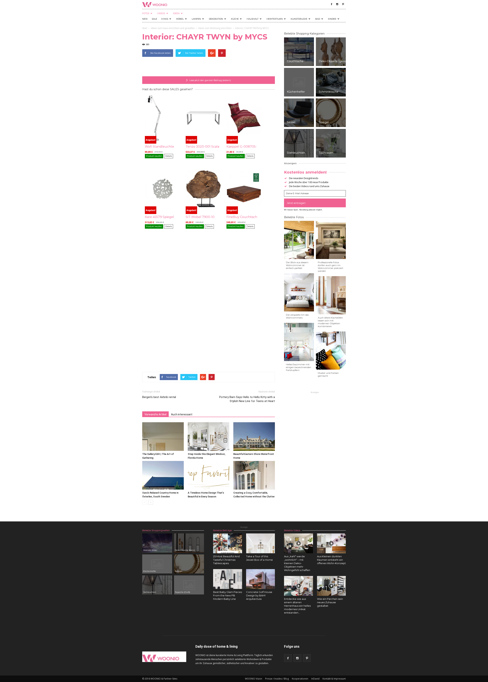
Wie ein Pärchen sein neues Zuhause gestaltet (330, 602)
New (145, 19)
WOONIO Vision (253, 678)
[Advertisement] (208, 66)
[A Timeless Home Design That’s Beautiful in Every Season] (208, 475)
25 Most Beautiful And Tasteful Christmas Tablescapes (226, 560)
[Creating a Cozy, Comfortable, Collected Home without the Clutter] (254, 475)
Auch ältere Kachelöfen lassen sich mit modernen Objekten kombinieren (330, 322)
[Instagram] (337, 4)
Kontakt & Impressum (334, 678)
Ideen (176, 13)
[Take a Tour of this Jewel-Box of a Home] (260, 543)
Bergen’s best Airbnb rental (159, 397)
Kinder (332, 19)
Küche (235, 19)
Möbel (180, 19)
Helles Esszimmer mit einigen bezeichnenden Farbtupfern (298, 367)
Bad (317, 19)
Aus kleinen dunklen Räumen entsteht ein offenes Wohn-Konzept (331, 560)
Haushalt (252, 19)
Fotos (145, 13)
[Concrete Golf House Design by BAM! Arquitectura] (260, 579)
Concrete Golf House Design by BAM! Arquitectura (259, 595)
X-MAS (164, 19)
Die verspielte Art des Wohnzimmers (297, 316)
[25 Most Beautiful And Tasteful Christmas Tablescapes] (227, 543)
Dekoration (216, 19)
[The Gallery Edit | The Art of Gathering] (163, 436)
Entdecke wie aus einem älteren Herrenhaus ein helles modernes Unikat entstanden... (297, 605)
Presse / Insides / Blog (277, 678)
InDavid (315, 678)
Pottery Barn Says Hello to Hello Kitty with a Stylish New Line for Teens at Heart (247, 399)
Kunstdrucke (299, 19)
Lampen (196, 19)
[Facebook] (331, 4)
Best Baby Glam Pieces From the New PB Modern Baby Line (227, 595)
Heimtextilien (274, 19)
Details (168, 156)
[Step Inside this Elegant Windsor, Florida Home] (208, 436)
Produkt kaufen (154, 156)
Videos (161, 13)
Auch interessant (181, 414)
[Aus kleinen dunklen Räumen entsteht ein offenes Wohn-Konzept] (331, 543)
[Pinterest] (343, 4)
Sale (154, 19)
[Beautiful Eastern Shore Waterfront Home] (254, 436)
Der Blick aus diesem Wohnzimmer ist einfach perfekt (297, 265)
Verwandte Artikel (155, 414)
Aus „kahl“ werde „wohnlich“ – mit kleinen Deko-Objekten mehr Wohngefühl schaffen (297, 563)
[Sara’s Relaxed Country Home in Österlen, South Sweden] (163, 475)
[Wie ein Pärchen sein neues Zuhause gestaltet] (331, 586)
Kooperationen (300, 678)
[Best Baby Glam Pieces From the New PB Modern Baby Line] (227, 579)
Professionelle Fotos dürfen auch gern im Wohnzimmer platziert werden (330, 266)
